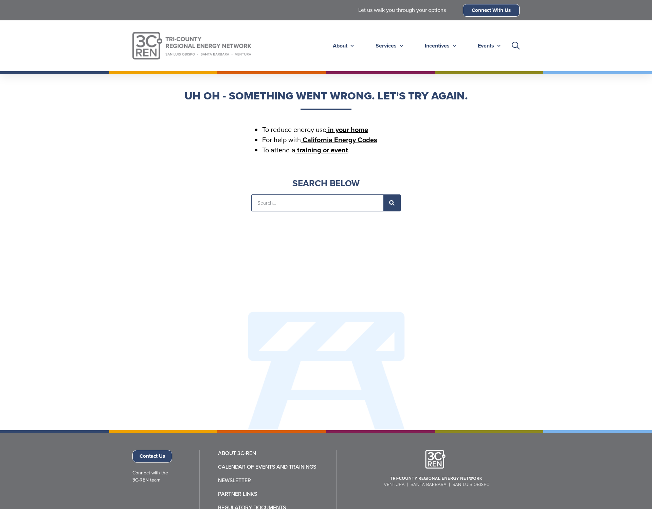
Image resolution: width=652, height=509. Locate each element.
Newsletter (234, 480)
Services (386, 46)
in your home (347, 130)
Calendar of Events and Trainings (267, 467)
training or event (321, 150)
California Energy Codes (339, 140)
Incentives (437, 46)
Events (486, 46)
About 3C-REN (237, 453)
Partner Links (237, 494)
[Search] (391, 203)
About (340, 46)
